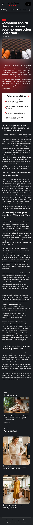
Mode (4, 20)
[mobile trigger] (3, 4)
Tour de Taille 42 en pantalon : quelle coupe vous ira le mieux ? (15, 467)
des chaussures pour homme (13, 159)
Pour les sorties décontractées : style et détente (17, 107)
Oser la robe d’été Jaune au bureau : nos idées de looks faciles (16, 506)
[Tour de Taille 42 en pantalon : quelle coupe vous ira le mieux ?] (16, 451)
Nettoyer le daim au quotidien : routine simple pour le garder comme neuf (16, 418)
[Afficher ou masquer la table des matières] (27, 96)
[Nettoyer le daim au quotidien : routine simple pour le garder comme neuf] (16, 405)
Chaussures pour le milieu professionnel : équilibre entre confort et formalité (15, 101)
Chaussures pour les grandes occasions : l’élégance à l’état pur (16, 112)
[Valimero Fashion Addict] (13, 4)
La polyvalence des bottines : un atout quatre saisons (15, 118)
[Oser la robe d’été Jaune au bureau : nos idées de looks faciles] (16, 489)
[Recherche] (28, 4)
